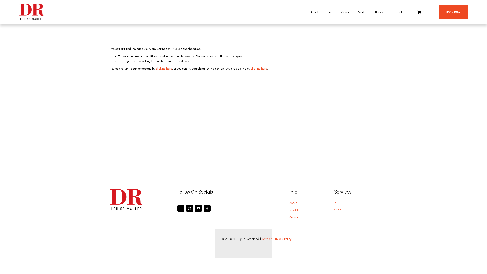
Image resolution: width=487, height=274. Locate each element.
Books (379, 12)
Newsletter (295, 210)
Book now (453, 12)
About (314, 12)
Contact (397, 12)
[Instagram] (189, 208)
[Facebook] (207, 208)
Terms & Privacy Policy (276, 239)
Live (329, 12)
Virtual (345, 12)
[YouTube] (198, 208)
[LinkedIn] (180, 208)
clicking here (164, 68)
